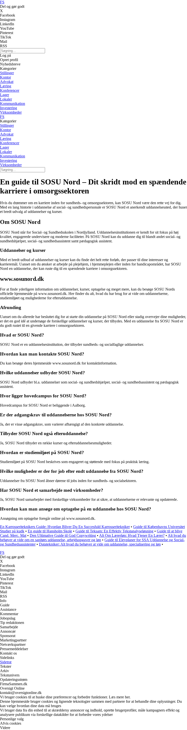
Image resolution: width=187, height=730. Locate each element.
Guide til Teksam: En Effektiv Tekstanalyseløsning (114, 531)
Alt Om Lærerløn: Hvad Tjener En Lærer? (132, 535)
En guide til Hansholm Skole (50, 531)
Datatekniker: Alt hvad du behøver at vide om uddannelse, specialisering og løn (100, 544)
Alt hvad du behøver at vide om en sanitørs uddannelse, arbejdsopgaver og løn (93, 537)
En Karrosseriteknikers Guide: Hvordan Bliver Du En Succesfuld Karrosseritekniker (65, 527)
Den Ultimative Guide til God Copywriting (63, 535)
